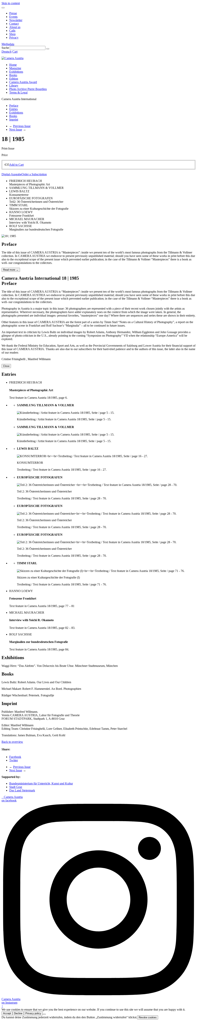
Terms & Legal (18, 92)
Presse (13, 13)
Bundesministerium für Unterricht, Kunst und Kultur (41, 783)
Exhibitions (16, 71)
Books (13, 75)
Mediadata (8, 44)
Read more (10, 269)
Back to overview (12, 741)
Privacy (13, 37)
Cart (15, 51)
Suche (5, 47)
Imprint (13, 119)
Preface (13, 105)
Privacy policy (33, 1013)
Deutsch (7, 51)
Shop (12, 34)
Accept (7, 1013)
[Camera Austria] (12, 58)
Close (6, 366)
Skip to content (11, 3)
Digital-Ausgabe (12, 174)
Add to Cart (16, 164)
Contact (14, 23)
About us (14, 27)
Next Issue (15, 129)
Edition (13, 78)
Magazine (15, 68)
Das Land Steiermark (22, 790)
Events (13, 16)
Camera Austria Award (23, 82)
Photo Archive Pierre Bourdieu (28, 89)
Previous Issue (22, 126)
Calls (12, 30)
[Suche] (47, 48)
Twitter (13, 760)
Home (13, 64)
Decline (18, 1013)
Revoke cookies (148, 1017)
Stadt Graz (15, 787)
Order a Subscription (34, 174)
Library (13, 85)
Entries (13, 109)
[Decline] (44, 1014)
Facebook (15, 756)
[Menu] (3, 7)
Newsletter (15, 20)
